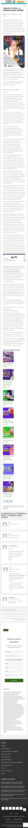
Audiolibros (3, 745)
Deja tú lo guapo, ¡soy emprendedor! (13, 199)
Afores (5, 692)
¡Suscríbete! (14, 680)
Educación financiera (8, 702)
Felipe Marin (11, 597)
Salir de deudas (7, 725)
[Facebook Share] (4, 501)
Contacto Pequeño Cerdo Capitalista (9, 751)
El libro (14, 702)
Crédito (12, 698)
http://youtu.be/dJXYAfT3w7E (12, 310)
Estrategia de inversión (8, 706)
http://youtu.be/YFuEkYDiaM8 (12, 271)
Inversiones (19, 715)
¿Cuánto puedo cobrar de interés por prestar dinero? (8, 403)
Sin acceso (3, 768)
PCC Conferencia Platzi (6, 765)
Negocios (21, 506)
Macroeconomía (7, 717)
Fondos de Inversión (8, 711)
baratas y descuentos (16, 692)
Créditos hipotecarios (19, 698)
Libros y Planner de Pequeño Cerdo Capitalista (12, 762)
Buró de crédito (7, 696)
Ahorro (9, 692)
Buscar (5, 625)
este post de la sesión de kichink (15, 314)
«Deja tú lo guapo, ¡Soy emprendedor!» (11, 72)
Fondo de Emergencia (8, 709)
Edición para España (5, 754)
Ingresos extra (7, 715)
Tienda (2, 773)
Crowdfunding (7, 698)
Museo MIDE (14, 74)
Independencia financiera (9, 713)
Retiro (11, 723)
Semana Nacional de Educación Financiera (12, 727)
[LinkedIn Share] (11, 501)
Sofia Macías (15, 14)
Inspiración (13, 715)
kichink (23, 194)
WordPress (19, 826)
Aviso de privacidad (5, 748)
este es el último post (19, 77)
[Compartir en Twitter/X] (7, 501)
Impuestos (21, 711)
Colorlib (8, 826)
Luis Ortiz (7, 92)
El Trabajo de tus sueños (9, 704)
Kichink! (13, 31)
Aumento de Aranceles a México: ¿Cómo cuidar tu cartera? (8, 477)
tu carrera (15, 729)
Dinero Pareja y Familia (13, 700)
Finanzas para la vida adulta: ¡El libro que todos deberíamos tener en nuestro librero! (8, 384)
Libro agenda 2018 (5, 757)
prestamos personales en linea (8, 782)
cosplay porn (4, 790)
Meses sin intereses (16, 717)
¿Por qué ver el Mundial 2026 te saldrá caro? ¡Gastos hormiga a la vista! (8, 422)
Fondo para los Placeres (19, 709)
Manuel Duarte (4, 794)
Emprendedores (18, 704)
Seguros (13, 725)
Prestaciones (16, 721)
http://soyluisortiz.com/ (13, 273)
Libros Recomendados (6, 759)
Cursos (16, 813)
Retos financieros (17, 723)
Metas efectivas (7, 719)
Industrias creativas (14, 506)
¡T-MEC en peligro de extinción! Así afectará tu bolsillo (8, 365)
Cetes (13, 696)
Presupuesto (6, 723)
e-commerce (6, 506)
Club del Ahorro (18, 696)
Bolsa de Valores (14, 694)
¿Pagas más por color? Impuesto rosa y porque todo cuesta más (8, 459)
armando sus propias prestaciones (10, 292)
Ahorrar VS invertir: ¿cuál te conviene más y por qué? (8, 440)
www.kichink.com (17, 320)
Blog (11, 813)
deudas (5, 700)
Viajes (5, 731)
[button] (24, 809)
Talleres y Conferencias (6, 770)
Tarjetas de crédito (8, 729)
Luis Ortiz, (5, 30)
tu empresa (5, 508)
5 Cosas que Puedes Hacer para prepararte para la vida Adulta (8, 494)
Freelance (15, 711)
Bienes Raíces (6, 694)
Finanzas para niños (18, 706)
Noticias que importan (8, 721)
